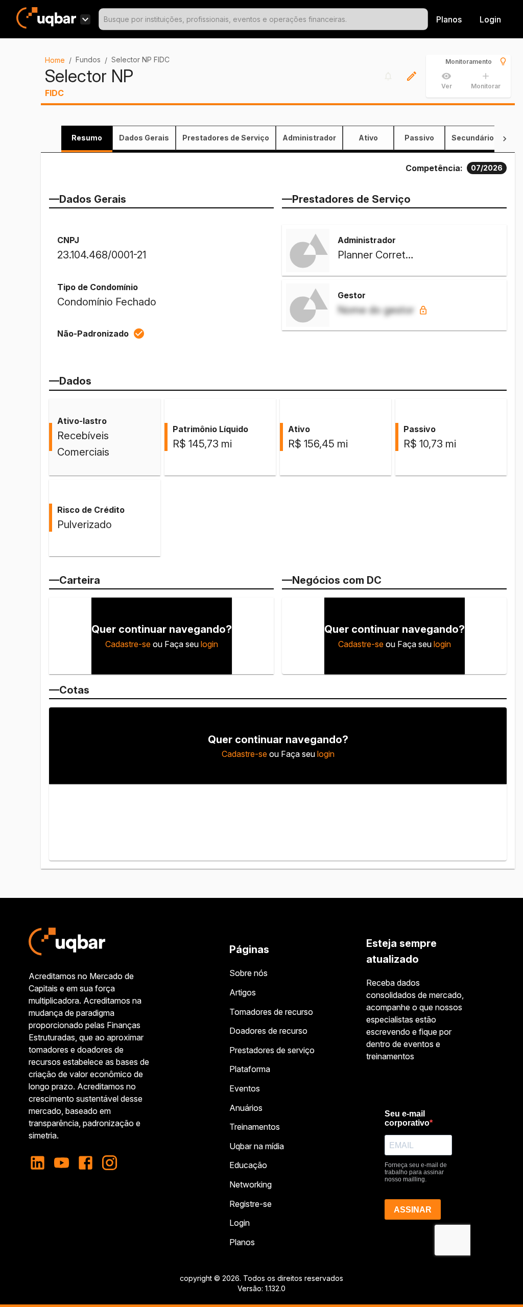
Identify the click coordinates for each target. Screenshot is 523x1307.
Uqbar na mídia (256, 1146)
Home (55, 60)
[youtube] (61, 1163)
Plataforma (249, 1069)
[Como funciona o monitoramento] (503, 61)
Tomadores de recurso (271, 1012)
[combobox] (263, 19)
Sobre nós (248, 973)
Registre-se (250, 1204)
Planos (449, 19)
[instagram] (109, 1163)
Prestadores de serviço (272, 1050)
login (209, 644)
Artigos (242, 992)
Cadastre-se (128, 644)
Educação (248, 1165)
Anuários (246, 1108)
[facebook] (85, 1163)
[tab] (86, 138)
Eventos (244, 1088)
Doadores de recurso (268, 1031)
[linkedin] (41, 1163)
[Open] (423, 19)
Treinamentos (254, 1127)
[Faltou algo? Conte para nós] (411, 76)
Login (239, 1223)
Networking (250, 1184)
